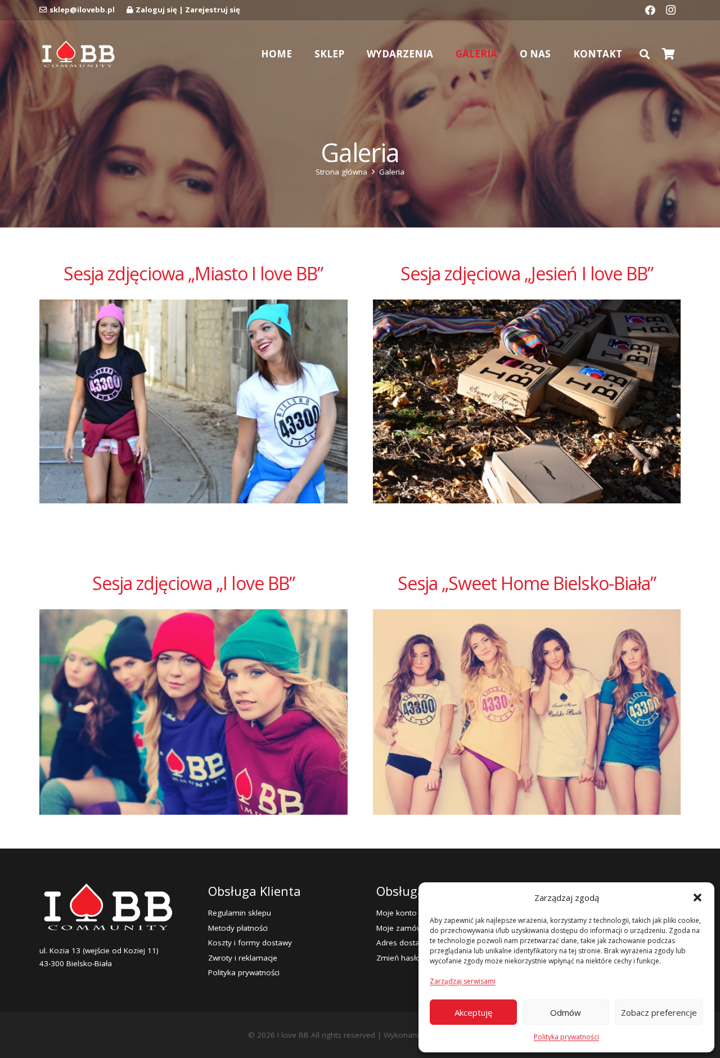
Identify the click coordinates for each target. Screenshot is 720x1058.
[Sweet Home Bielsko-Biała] (527, 712)
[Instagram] (670, 10)
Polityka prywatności (566, 1037)
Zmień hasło (398, 958)
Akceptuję (473, 1012)
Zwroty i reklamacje (242, 958)
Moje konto (396, 913)
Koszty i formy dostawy (250, 943)
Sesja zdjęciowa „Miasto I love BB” (193, 273)
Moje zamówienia (407, 928)
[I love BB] (77, 54)
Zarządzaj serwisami (463, 981)
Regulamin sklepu (239, 913)
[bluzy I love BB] (193, 712)
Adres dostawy (402, 943)
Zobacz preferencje (659, 1012)
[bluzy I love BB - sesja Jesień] (527, 402)
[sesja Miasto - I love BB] (193, 402)
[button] (697, 897)
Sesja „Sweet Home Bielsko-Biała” (527, 583)
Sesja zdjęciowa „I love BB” (193, 583)
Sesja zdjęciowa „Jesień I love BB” (526, 273)
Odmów (565, 1012)
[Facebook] (650, 10)
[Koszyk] (668, 54)
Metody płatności (238, 928)
